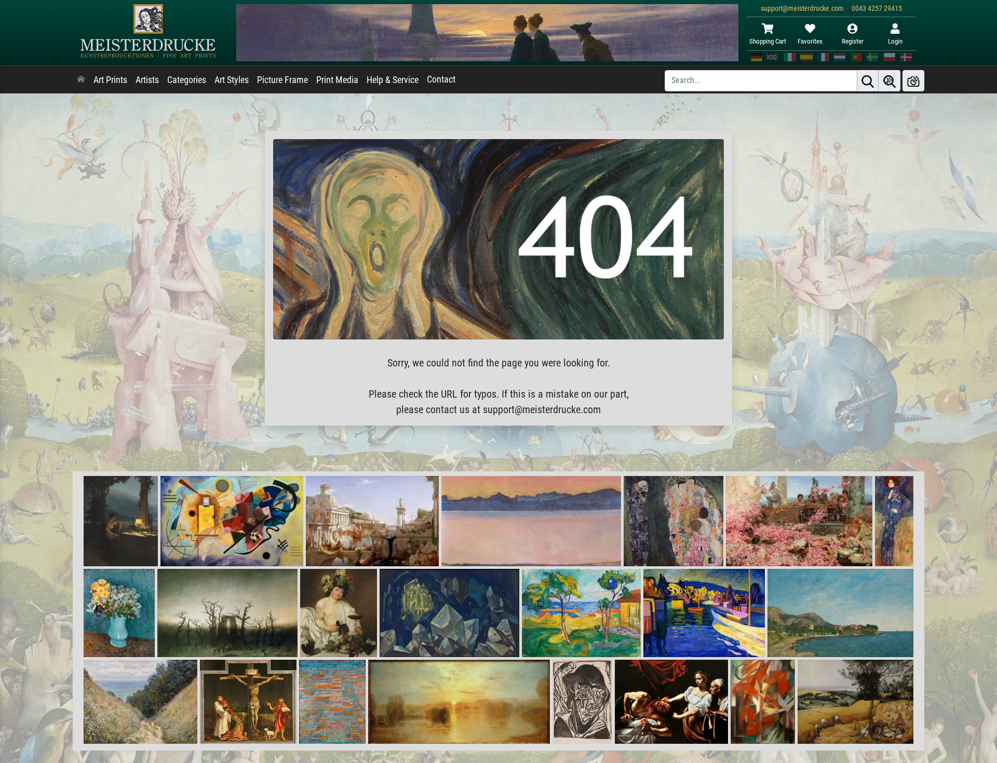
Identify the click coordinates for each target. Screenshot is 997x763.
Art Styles (231, 80)
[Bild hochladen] (913, 80)
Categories (186, 80)
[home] (81, 80)
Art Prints (110, 80)
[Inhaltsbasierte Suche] (889, 80)
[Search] (868, 80)
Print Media (337, 80)
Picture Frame (282, 80)
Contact (441, 79)
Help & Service (393, 80)
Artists (147, 80)
